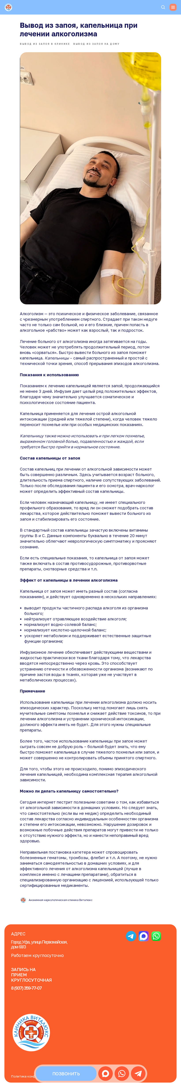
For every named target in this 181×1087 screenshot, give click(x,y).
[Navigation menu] (173, 7)
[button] (163, 7)
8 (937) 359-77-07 (26, 987)
